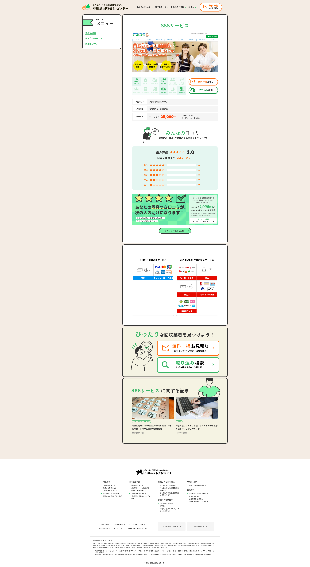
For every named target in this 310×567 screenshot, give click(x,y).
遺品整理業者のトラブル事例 (198, 502)
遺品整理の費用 (194, 496)
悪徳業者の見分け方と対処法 (112, 496)
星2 (145, 179)
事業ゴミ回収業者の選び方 (198, 485)
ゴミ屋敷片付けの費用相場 (140, 488)
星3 (145, 174)
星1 (145, 184)
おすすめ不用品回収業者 (141, 421)
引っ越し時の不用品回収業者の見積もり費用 (169, 494)
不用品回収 (105, 481)
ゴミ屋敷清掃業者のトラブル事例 (140, 497)
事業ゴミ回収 (192, 481)
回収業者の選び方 (109, 485)
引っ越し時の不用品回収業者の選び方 (169, 489)
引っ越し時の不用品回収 (168, 485)
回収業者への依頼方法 (110, 491)
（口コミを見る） (183, 157)
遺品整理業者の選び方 (196, 499)
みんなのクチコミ (94, 38)
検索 (206, 90)
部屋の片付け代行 (165, 499)
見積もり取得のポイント (139, 491)
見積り (206, 81)
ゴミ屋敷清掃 (134, 481)
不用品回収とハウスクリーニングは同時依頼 (169, 510)
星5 (145, 165)
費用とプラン (91, 43)
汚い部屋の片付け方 (166, 503)
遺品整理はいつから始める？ (198, 493)
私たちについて (144, 7)
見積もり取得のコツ (109, 488)
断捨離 (162, 506)
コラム (191, 7)
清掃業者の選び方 (137, 485)
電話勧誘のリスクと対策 (111, 493)
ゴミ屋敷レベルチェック (139, 493)
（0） (199, 165)
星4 (145, 170)
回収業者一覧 (161, 7)
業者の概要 (90, 33)
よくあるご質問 (177, 7)
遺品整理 (190, 490)
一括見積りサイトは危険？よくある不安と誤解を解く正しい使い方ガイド (197, 427)
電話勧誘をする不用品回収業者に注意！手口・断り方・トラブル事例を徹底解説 (153, 427)
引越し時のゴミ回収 (166, 481)
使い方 (179, 421)
